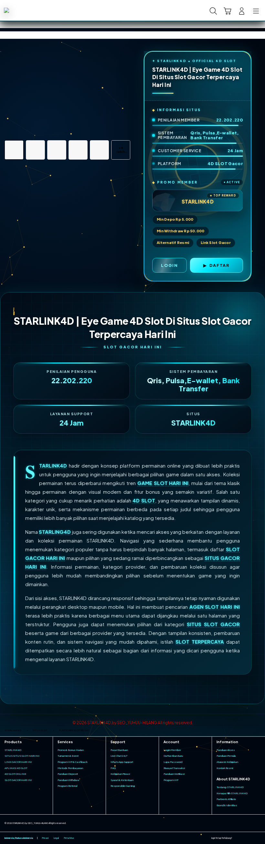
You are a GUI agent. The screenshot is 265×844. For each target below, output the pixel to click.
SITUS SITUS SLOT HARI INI (22, 755)
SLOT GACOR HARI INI (18, 780)
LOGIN (169, 265)
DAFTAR (219, 265)
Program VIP (171, 780)
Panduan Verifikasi (174, 773)
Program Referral (67, 785)
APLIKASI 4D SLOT (16, 768)
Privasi (45, 838)
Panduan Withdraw (68, 780)
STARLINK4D (53, 465)
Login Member (172, 750)
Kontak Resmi (225, 768)
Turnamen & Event (68, 755)
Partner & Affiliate (226, 799)
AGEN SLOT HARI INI (214, 607)
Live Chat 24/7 (119, 755)
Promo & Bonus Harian (71, 750)
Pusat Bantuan (119, 750)
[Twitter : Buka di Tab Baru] (244, 838)
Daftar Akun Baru (173, 755)
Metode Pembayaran (70, 768)
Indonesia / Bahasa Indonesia (19, 838)
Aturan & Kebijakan (227, 762)
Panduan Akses (226, 750)
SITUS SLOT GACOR (213, 624)
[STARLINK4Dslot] (20, 10)
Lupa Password (173, 762)
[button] (227, 11)
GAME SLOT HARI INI (162, 483)
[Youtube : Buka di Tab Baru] (258, 838)
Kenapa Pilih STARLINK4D (232, 793)
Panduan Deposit (68, 773)
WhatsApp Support (122, 762)
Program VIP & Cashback (73, 762)
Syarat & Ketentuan (122, 780)
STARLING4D (55, 532)
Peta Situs (69, 838)
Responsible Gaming (123, 785)
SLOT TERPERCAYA (199, 641)
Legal (56, 838)
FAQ (113, 768)
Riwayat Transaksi (174, 768)
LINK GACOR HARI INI (18, 762)
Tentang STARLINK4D (230, 787)
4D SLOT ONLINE (15, 773)
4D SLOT (143, 500)
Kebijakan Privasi (120, 773)
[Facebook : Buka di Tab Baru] (237, 838)
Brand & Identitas (227, 805)
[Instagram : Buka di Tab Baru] (251, 838)
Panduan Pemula (226, 755)
